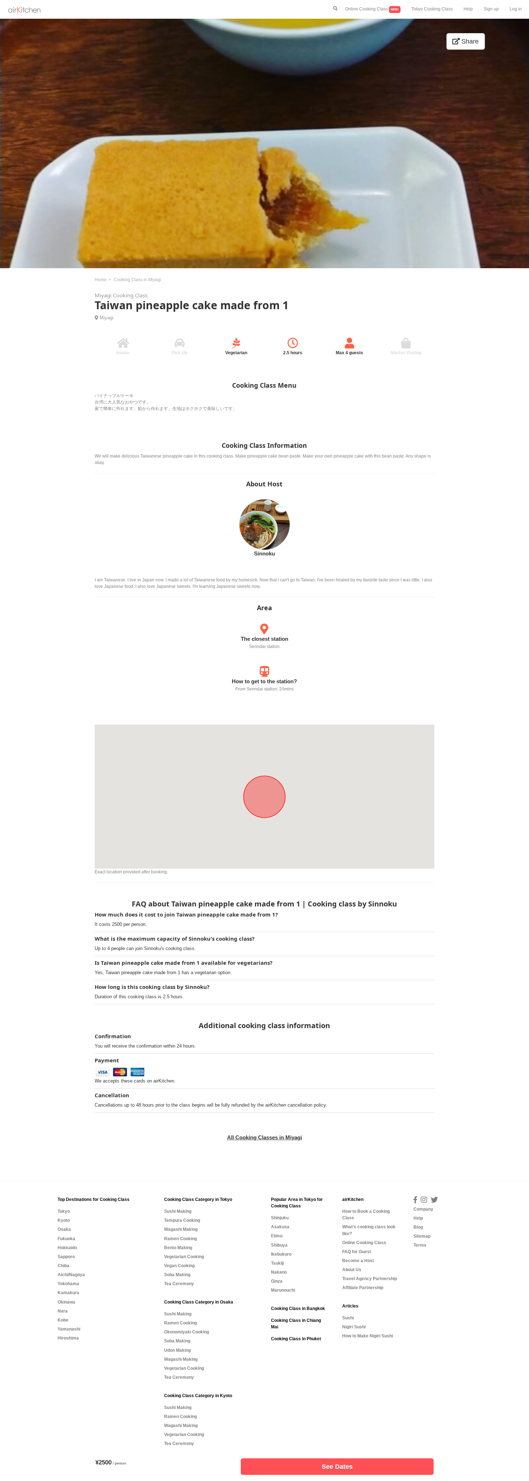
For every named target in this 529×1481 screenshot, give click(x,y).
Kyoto (64, 1220)
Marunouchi (283, 1290)
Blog (418, 1227)
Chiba (63, 1265)
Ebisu (276, 1235)
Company (423, 1209)
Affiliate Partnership (362, 1287)
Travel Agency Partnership (369, 1278)
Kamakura (68, 1292)
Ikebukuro (281, 1254)
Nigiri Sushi (354, 1326)
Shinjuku (280, 1217)
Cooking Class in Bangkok (298, 1308)
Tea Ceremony (179, 1283)
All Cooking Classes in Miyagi (264, 1137)
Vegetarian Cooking (184, 1256)
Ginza (276, 1281)
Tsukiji (277, 1263)
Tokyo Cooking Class (432, 9)
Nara (63, 1311)
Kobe (63, 1320)
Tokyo (64, 1211)
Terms (419, 1245)
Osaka (64, 1229)
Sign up (491, 9)
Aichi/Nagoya (71, 1274)
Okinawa (66, 1302)
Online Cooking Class (372, 9)
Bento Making (178, 1247)
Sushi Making (177, 1211)
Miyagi (106, 317)
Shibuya (279, 1245)
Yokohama (68, 1283)
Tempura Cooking (182, 1220)
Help (468, 9)
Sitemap (421, 1236)
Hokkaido (67, 1247)
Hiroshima (68, 1338)
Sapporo (66, 1256)
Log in (516, 9)
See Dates (337, 1466)
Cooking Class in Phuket (296, 1338)
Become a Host (358, 1260)
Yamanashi (69, 1329)
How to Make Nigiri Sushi (367, 1335)
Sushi (348, 1317)
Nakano (279, 1272)
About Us (351, 1269)
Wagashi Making (181, 1229)
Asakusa (280, 1226)
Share (469, 41)
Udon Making (177, 1350)
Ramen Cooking (180, 1238)
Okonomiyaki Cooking (186, 1331)
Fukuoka (66, 1238)
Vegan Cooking (179, 1265)
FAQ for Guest (356, 1251)
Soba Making (177, 1274)
